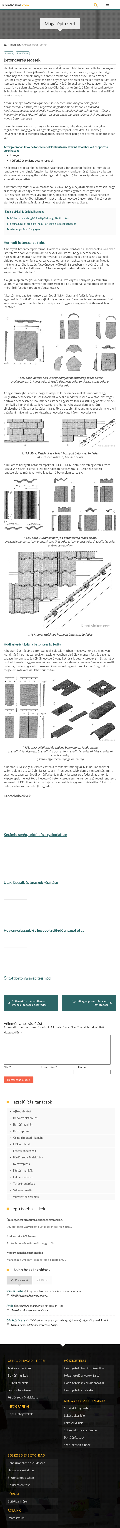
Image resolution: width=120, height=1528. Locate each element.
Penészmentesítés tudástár (26, 1463)
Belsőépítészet (74, 1437)
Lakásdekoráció (74, 1415)
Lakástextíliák (73, 1423)
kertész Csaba (15, 1291)
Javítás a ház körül (20, 1368)
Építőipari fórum (18, 1501)
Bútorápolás (21, 1131)
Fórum (44, 1280)
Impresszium (16, 1518)
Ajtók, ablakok (22, 1111)
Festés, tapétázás (24, 1150)
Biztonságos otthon (21, 1477)
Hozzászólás (13, 1032)
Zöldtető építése (19, 1485)
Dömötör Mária (16, 1320)
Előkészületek (22, 1144)
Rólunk (14, 1510)
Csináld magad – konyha (28, 1137)
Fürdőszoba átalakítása (28, 1157)
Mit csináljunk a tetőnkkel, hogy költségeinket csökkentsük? (41, 223)
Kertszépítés (21, 1164)
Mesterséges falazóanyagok (23, 229)
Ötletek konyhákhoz (77, 1408)
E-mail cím (49, 1067)
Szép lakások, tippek (77, 1445)
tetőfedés (23, 53)
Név (7, 1067)
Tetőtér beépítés (24, 1183)
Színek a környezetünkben (81, 1430)
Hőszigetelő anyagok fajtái (82, 1375)
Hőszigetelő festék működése (84, 1368)
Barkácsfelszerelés (25, 1118)
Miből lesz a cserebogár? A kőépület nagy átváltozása (38, 218)
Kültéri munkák (22, 1170)
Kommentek (21, 1280)
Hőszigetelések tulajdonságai (84, 1383)
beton (10, 53)
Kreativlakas (15, 5)
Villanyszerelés (22, 1190)
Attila (10, 1305)
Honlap (83, 1067)
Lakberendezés (22, 1177)
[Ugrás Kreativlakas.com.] (5, 44)
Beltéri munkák (22, 1124)
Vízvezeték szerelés (26, 1196)
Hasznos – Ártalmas (21, 1470)
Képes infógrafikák (20, 1414)
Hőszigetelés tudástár (79, 1390)
